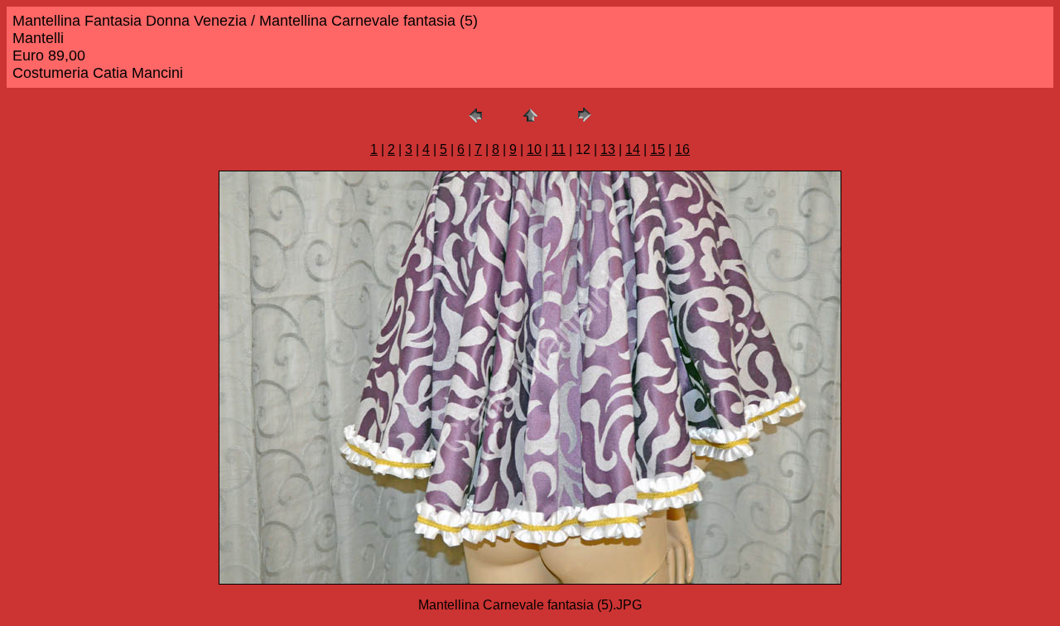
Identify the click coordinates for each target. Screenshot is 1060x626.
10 (534, 149)
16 (682, 149)
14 (632, 149)
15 (657, 149)
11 (559, 149)
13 (607, 149)
